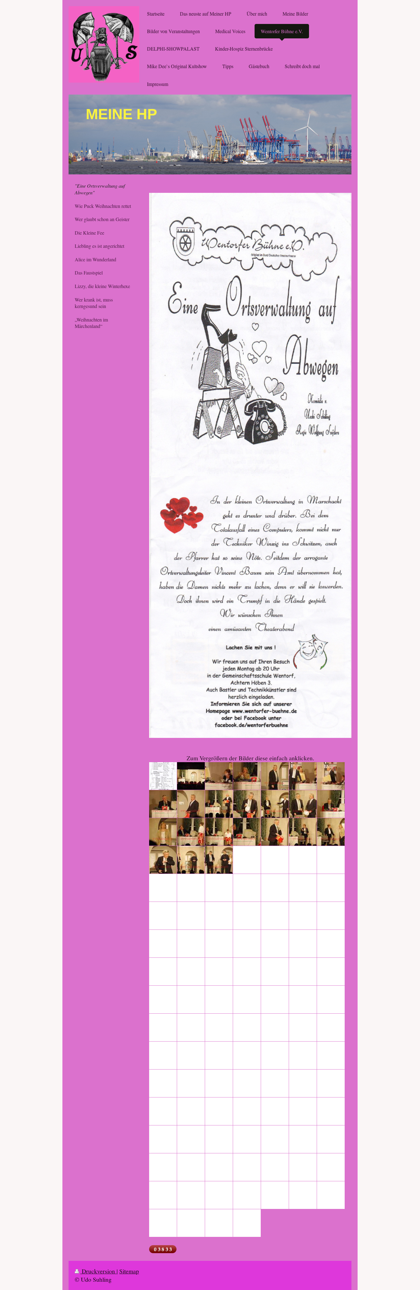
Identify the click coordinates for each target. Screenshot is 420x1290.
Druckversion (98, 1271)
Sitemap (129, 1271)
